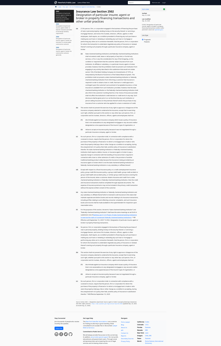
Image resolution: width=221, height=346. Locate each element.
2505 (64, 51)
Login (164, 3)
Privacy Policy (125, 341)
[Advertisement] (153, 73)
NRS (146, 330)
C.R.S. (147, 325)
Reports (123, 336)
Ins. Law (65, 7)
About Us (124, 328)
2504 (64, 40)
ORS (150, 336)
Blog (122, 325)
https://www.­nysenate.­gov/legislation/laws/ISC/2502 (107, 303)
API (122, 330)
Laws (59, 7)
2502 (63, 16)
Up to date (145, 9)
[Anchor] (86, 49)
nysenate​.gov (158, 30)
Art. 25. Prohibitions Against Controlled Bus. (82, 7)
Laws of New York (84, 3)
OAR (146, 336)
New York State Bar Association (96, 321)
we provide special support (100, 337)
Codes (147, 322)
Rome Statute (149, 341)
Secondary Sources (127, 339)
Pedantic (147, 42)
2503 (64, 28)
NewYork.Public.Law (66, 2)
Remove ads (156, 3)
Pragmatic (147, 40)
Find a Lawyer (125, 322)
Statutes (148, 327)
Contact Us (124, 333)
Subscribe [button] (59, 328)
